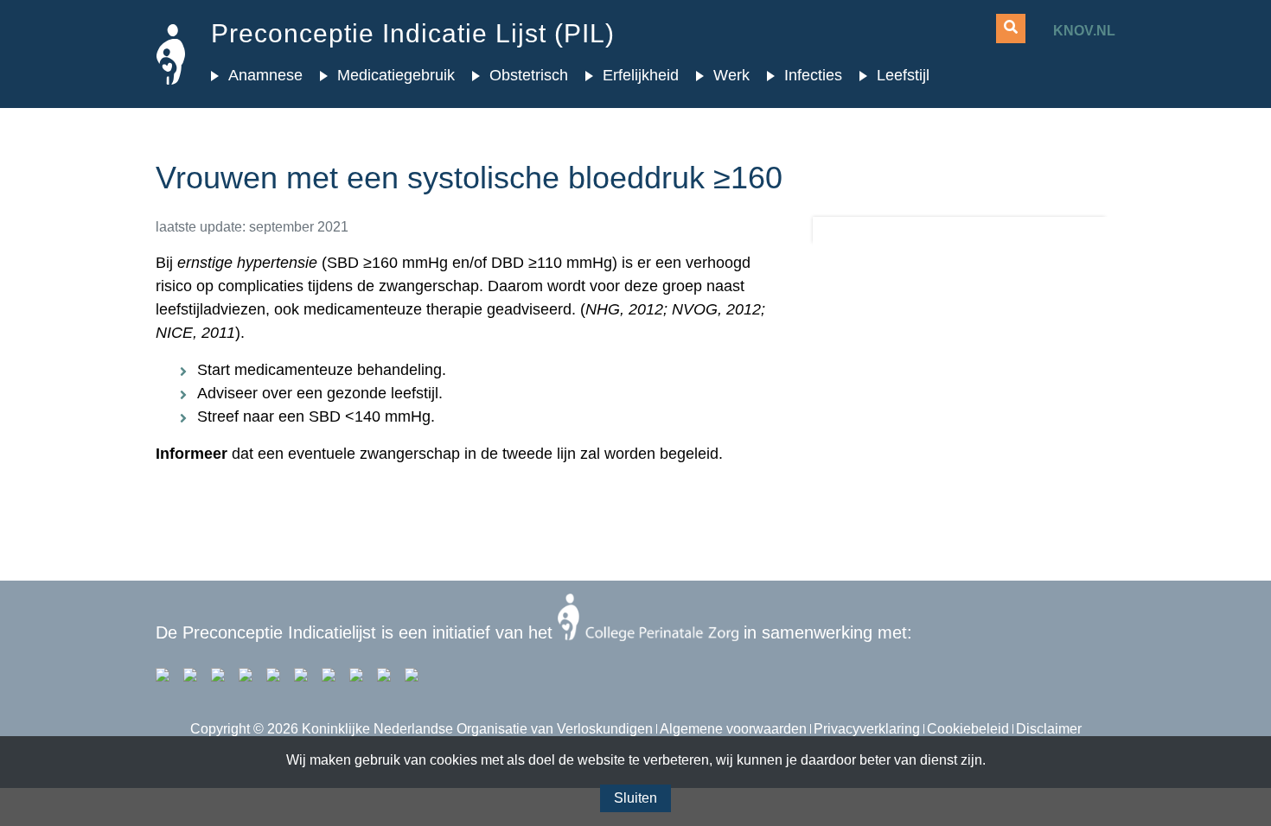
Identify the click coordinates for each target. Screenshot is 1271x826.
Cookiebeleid (968, 728)
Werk (731, 75)
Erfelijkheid (641, 75)
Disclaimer (1049, 728)
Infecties (813, 75)
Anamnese (265, 75)
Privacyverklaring (867, 728)
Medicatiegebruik (396, 75)
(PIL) (413, 33)
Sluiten (635, 798)
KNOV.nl (1084, 30)
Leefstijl (903, 75)
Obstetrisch (528, 75)
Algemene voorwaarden (733, 728)
